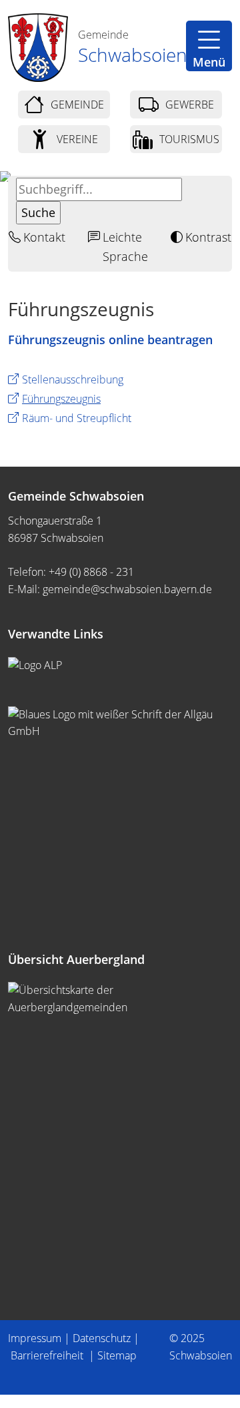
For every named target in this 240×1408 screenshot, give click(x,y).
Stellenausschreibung (72, 379)
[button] (209, 46)
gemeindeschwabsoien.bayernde (127, 589)
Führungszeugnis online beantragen (110, 340)
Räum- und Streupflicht (76, 418)
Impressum (34, 1338)
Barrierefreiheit (48, 1355)
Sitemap (117, 1355)
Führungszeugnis (61, 398)
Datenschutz (102, 1338)
